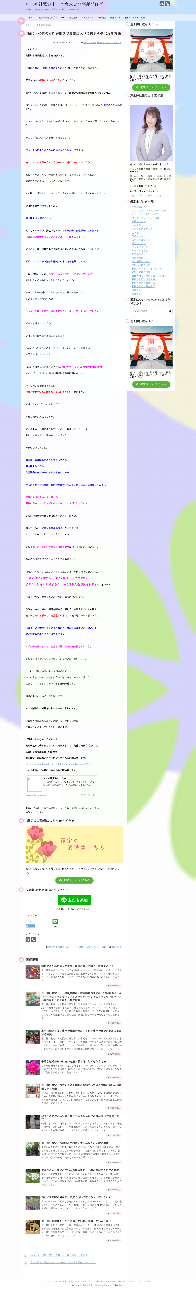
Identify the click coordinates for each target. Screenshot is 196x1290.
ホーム (31, 18)
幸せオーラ (71, 947)
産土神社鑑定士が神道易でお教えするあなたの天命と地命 (74, 1143)
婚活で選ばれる (56, 947)
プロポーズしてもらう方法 (145, 218)
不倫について (139, 221)
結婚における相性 (141, 272)
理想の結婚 (137, 258)
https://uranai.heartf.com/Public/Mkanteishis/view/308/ (58, 764)
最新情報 (102, 18)
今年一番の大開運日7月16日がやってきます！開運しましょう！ (63, 1262)
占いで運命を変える (142, 229)
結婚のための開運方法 (143, 283)
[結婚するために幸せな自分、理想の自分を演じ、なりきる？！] (33, 972)
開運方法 (136, 294)
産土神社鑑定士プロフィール (52, 18)
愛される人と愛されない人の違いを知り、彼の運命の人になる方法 (80, 1170)
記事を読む (115, 986)
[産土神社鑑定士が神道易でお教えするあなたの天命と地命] (33, 1149)
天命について (139, 236)
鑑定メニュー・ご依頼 (135, 18)
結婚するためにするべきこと (109, 43)
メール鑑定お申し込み (54, 778)
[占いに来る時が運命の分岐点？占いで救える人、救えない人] (33, 1203)
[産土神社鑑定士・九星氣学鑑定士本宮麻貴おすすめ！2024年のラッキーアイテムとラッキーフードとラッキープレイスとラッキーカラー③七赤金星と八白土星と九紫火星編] (33, 999)
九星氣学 (136, 225)
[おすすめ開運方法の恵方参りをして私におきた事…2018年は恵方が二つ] (33, 1122)
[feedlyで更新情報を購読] (162, 3)
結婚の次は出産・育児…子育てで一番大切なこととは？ (59, 1255)
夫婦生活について (141, 240)
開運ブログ (115, 18)
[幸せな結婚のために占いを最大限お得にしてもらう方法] (33, 1067)
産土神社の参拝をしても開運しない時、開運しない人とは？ (76, 1221)
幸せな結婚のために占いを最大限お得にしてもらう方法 (73, 1061)
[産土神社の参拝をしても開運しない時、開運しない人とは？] (33, 1227)
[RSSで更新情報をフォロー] (167, 3)
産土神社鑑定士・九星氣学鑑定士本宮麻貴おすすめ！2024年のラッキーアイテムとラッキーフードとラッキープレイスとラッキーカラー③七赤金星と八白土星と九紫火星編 (81, 997)
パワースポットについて (144, 214)
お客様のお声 (87, 18)
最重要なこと (139, 254)
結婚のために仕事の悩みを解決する (150, 276)
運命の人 (136, 290)
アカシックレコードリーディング (149, 211)
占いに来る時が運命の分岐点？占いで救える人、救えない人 (76, 1197)
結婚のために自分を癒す (144, 279)
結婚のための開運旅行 (143, 286)
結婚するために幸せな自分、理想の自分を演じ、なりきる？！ (77, 966)
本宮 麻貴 (117, 947)
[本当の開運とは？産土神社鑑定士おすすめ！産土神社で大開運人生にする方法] (33, 1037)
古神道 (135, 233)
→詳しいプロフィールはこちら (146, 196)
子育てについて (140, 247)
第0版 (120, 1285)
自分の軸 (101, 947)
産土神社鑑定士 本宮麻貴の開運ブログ (64, 4)
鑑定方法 (73, 18)
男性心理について (141, 265)
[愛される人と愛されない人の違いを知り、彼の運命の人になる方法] (33, 1176)
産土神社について (141, 261)
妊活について (139, 243)
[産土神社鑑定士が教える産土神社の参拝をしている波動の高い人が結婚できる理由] (33, 1091)
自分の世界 (90, 947)
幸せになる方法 (89, 43)
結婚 (80, 947)
